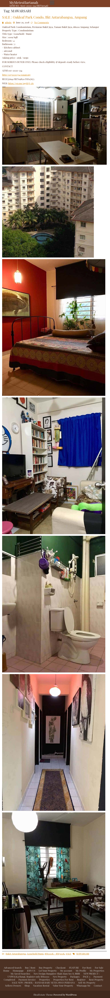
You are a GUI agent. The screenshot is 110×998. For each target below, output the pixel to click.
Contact (98, 985)
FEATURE (74, 967)
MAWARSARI (82, 953)
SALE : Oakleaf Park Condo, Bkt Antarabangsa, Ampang (44, 17)
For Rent (86, 967)
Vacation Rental (41, 985)
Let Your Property (48, 970)
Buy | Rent (30, 967)
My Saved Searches (20, 973)
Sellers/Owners (13, 985)
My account (66, 970)
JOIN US (31, 970)
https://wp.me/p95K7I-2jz (21, 83)
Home (6, 970)
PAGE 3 (86, 976)
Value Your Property (63, 985)
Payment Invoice (27, 979)
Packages (74, 976)
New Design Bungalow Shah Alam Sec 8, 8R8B (57, 973)
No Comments (41, 22)
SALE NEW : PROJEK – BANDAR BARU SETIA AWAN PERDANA (43, 982)
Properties (44, 979)
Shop (27, 985)
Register (81, 979)
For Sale (99, 967)
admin (8, 22)
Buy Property (45, 967)
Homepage (18, 970)
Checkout (61, 967)
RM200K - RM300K (55, 953)
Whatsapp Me (83, 985)
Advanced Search (12, 967)
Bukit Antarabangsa (16, 953)
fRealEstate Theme (43, 994)
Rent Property (96, 979)
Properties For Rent (63, 979)
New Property (60, 976)
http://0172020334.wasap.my (16, 74)
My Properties (97, 970)
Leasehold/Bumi (35, 953)
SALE (68, 953)
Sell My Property (86, 982)
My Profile (81, 970)
